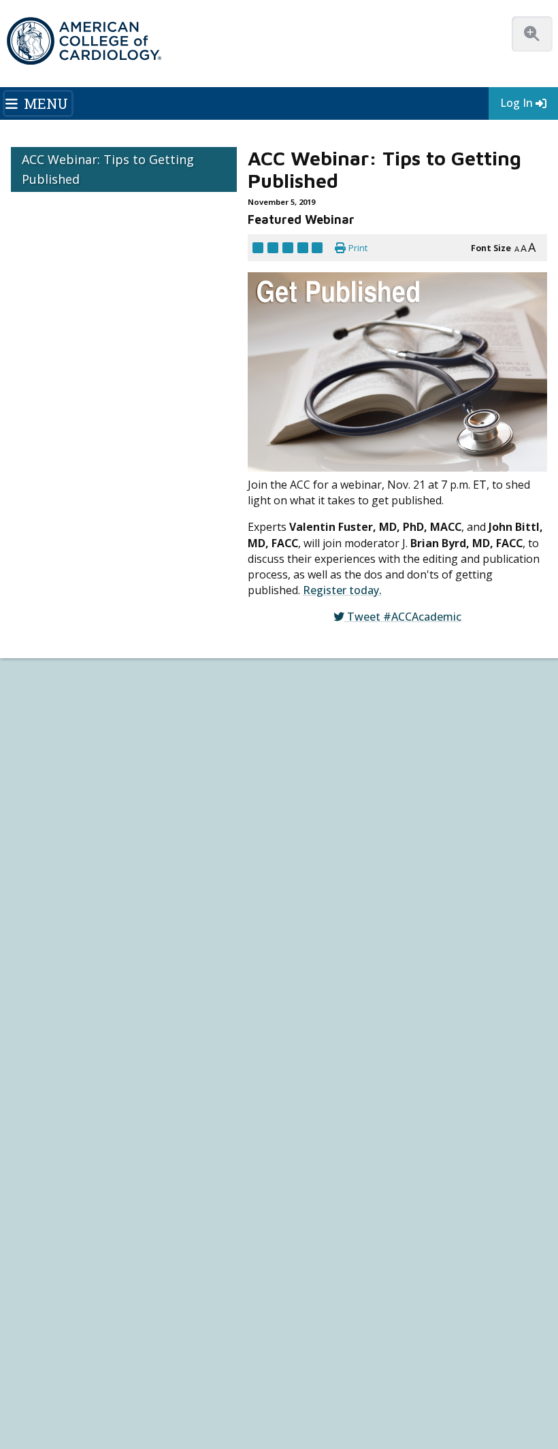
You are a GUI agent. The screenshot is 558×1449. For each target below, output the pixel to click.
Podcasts (300, 733)
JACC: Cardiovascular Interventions (74, 1212)
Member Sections (254, 633)
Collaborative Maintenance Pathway (350, 856)
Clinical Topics (48, 1100)
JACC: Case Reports (45, 1225)
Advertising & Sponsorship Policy (223, 1351)
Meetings (301, 880)
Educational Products (50, 1040)
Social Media (394, 1351)
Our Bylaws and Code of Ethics (67, 769)
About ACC (36, 683)
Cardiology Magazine (322, 708)
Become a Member (47, 831)
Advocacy (28, 720)
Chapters (27, 880)
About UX (446, 1351)
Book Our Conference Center (66, 794)
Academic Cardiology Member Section (406, 633)
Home (106, 633)
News (294, 696)
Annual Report (209, 1365)
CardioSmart (322, 1023)
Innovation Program (48, 745)
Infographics (33, 1028)
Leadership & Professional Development (359, 844)
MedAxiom (316, 1046)
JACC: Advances (38, 1151)
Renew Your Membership (58, 844)
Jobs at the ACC (38, 757)
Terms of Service (462, 1365)
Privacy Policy (272, 1365)
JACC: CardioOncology (51, 1188)
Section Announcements (73, 650)
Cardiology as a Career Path (61, 979)
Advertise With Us (112, 1351)
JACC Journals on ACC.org (75, 1125)
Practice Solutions (44, 1003)
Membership (166, 633)
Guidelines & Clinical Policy (334, 720)
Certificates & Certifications (334, 831)
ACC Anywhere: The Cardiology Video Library (367, 794)
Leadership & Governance (59, 696)
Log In (516, 102)
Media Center (41, 1351)
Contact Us (318, 1068)
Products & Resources (325, 782)
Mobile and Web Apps (51, 1077)
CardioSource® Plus (322, 819)
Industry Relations (44, 782)
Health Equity (35, 733)
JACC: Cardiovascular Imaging (63, 1200)
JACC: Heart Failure (45, 1248)
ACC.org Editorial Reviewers (116, 1365)
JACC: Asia (28, 1163)
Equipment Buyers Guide (58, 1052)
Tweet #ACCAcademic (403, 563)
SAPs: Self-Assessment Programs (344, 807)
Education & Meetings (338, 756)
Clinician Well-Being (47, 967)
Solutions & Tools (53, 953)
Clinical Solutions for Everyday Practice (83, 1016)
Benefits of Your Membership (66, 856)
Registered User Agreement (363, 1365)
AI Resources (35, 1065)
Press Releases (329, 1351)
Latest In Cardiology (334, 683)
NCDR (302, 980)
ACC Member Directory (54, 905)
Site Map (59, 1379)
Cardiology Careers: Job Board (68, 991)
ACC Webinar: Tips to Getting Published (108, 169)
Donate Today (44, 928)
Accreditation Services (352, 1002)
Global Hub (31, 893)
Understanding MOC (321, 868)
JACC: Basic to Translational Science (76, 1176)
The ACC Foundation (48, 708)
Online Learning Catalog (328, 770)
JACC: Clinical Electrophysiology (68, 1236)
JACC (19, 1139)
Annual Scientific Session (330, 893)
